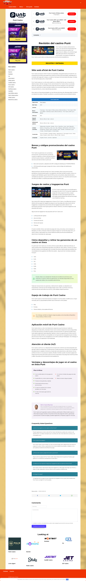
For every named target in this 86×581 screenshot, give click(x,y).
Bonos (21, 6)
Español (12, 571)
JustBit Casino (12, 82)
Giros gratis (29, 6)
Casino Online (12, 6)
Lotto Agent (11, 78)
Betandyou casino (13, 99)
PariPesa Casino (12, 88)
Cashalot (10, 91)
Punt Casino (43, 102)
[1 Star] (9, 22)
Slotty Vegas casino (13, 95)
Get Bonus (71, 14)
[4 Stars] (13, 22)
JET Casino (11, 86)
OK (67, 579)
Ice (9, 76)
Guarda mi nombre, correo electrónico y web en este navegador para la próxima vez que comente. (53, 523)
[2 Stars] (10, 22)
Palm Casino (11, 69)
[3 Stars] (12, 22)
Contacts (36, 6)
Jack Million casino (13, 93)
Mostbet (10, 74)
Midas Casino (11, 97)
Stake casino (11, 80)
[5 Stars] (15, 22)
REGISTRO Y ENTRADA (55, 63)
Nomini (10, 71)
